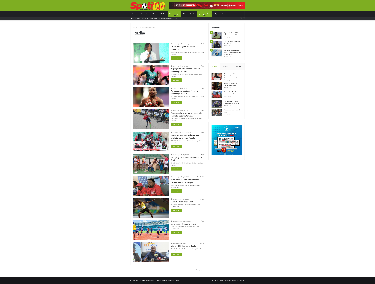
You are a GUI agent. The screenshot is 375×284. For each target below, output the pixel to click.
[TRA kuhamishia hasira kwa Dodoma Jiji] (217, 44)
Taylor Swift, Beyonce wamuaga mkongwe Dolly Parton (158, 18)
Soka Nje (154, 14)
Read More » (176, 58)
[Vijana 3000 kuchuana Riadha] (151, 252)
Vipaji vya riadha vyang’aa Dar (183, 224)
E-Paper (216, 14)
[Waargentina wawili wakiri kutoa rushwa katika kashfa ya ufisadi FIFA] (217, 53)
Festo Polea (175, 66)
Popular (214, 66)
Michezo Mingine (174, 14)
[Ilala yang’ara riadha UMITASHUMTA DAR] (151, 164)
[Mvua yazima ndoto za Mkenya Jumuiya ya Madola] (151, 97)
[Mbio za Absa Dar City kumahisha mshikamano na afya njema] (151, 186)
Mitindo (185, 14)
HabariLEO (235, 280)
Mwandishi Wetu (176, 132)
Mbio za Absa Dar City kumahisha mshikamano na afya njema (232, 94)
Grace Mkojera (176, 44)
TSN (221, 280)
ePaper (242, 280)
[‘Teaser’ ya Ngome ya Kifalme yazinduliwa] (217, 86)
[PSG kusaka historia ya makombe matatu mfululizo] (217, 104)
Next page (199, 270)
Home (137, 27)
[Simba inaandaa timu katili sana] (217, 112)
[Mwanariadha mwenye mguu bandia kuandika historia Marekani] (151, 119)
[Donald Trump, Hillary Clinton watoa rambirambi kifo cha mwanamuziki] (217, 76)
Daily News (227, 280)
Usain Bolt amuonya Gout (182, 202)
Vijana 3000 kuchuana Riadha (183, 246)
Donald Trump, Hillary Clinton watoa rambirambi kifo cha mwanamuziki (232, 76)
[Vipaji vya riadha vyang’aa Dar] (151, 230)
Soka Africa (163, 14)
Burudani (192, 14)
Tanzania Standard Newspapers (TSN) (167, 280)
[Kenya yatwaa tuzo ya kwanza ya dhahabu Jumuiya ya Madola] (151, 141)
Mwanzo (134, 14)
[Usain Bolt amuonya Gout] (151, 208)
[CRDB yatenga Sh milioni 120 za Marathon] (151, 53)
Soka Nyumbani (144, 14)
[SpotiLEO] (147, 6)
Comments (238, 66)
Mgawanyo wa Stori (204, 14)
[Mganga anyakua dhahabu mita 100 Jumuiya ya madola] (151, 75)
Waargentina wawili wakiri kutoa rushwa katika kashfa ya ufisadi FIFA (232, 52)
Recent (225, 66)
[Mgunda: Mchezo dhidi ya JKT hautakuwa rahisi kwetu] (217, 35)
